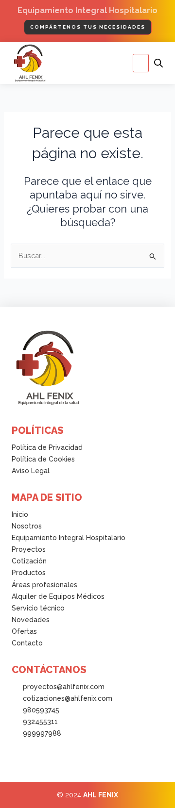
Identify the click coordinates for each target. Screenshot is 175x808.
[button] (141, 63)
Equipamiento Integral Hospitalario (88, 10)
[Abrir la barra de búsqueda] (158, 63)
